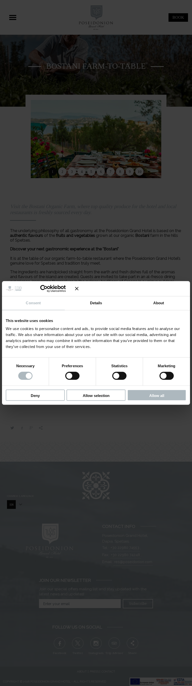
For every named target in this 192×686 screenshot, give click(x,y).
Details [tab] (96, 303)
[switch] (72, 376)
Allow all (156, 395)
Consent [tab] (33, 303)
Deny (35, 395)
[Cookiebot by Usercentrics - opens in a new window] (48, 288)
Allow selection (96, 395)
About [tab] (158, 303)
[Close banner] (130, 288)
